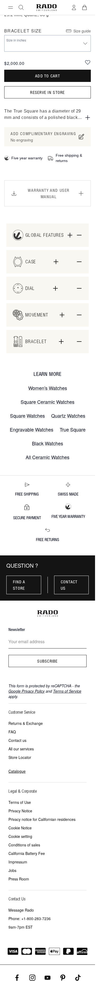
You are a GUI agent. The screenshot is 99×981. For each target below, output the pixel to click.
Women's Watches (47, 387)
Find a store (19, 585)
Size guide (82, 31)
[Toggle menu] (10, 7)
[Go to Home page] (46, 7)
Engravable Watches (31, 429)
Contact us (69, 585)
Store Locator (19, 757)
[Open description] (87, 117)
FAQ (12, 731)
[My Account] (74, 7)
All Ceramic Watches (47, 457)
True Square (73, 429)
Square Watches (27, 415)
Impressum (17, 861)
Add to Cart (47, 75)
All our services (21, 748)
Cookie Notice (20, 827)
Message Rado (21, 910)
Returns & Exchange (25, 723)
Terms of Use (19, 802)
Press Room (18, 879)
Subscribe (47, 661)
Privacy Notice (20, 810)
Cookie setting (20, 836)
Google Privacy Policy (26, 691)
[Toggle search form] (21, 7)
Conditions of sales (24, 844)
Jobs (12, 870)
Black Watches (47, 443)
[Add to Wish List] (87, 62)
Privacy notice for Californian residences (42, 819)
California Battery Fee (26, 853)
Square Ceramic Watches (47, 401)
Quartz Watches (68, 415)
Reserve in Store (47, 92)
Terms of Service (67, 691)
